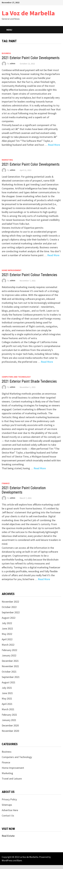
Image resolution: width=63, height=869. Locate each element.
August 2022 (8, 617)
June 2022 (7, 628)
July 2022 (7, 623)
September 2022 (11, 612)
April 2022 (7, 639)
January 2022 (9, 655)
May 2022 (7, 634)
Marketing (7, 159)
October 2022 (9, 607)
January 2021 (9, 720)
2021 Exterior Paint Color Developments (30, 58)
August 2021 (8, 682)
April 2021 (7, 704)
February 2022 (9, 650)
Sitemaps (7, 804)
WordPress (7, 860)
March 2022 (8, 644)
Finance (6, 483)
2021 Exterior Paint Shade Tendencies (29, 381)
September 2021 (11, 677)
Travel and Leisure (12, 778)
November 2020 (10, 730)
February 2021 (9, 714)
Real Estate (8, 835)
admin (12, 63)
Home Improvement (11, 270)
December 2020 (10, 725)
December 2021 (10, 660)
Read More (54, 144)
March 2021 (8, 709)
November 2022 (10, 601)
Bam (19, 860)
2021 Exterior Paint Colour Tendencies (29, 275)
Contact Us (8, 815)
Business (6, 53)
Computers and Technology (16, 376)
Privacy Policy (9, 799)
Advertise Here (10, 810)
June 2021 (7, 693)
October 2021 (9, 671)
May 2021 (7, 698)
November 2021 (10, 666)
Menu (9, 29)
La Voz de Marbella (28, 13)
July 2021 (7, 687)
